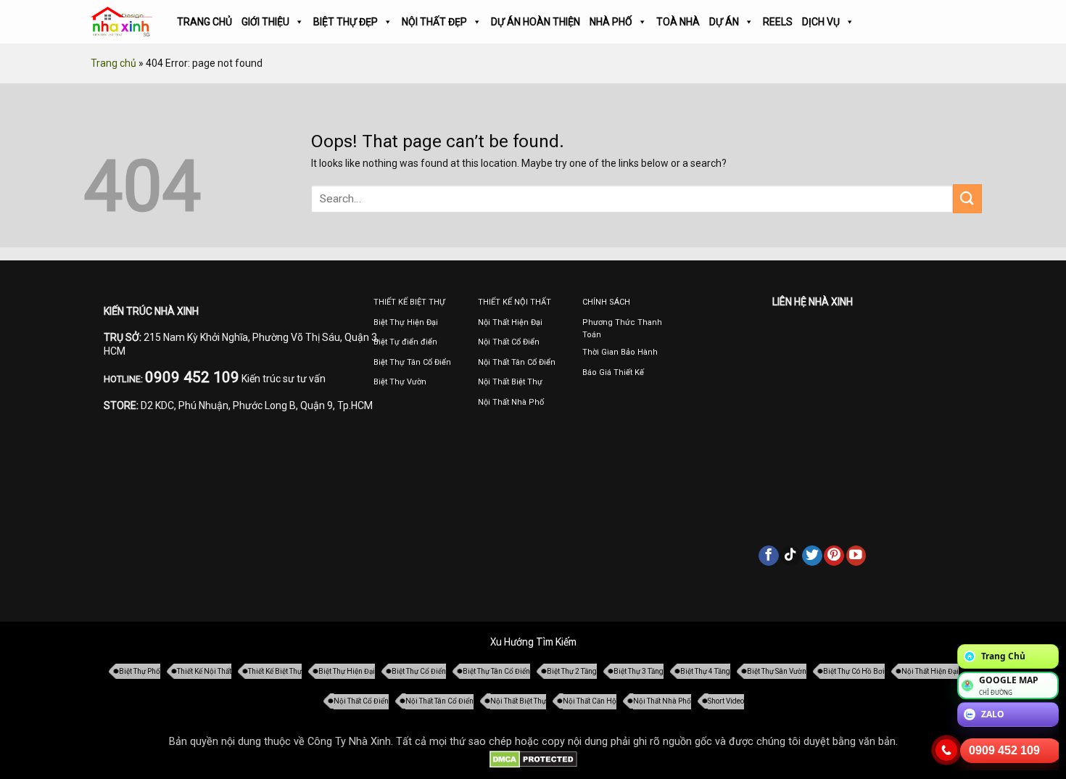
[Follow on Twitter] (812, 555)
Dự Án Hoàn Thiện (535, 22)
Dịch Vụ (821, 22)
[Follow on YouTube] (856, 555)
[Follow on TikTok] (790, 555)
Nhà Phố (611, 22)
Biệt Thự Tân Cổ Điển (496, 671)
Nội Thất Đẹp (434, 22)
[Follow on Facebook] (769, 555)
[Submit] (967, 198)
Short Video (726, 701)
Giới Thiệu (265, 22)
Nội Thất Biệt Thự (518, 701)
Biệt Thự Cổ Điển (419, 671)
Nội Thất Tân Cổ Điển (439, 701)
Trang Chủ (204, 22)
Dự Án (724, 22)
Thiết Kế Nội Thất (204, 671)
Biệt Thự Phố (139, 671)
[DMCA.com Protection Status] (533, 759)
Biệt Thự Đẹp (345, 22)
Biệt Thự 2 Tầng (572, 671)
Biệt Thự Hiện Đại (346, 671)
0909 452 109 (1004, 750)
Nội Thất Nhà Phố (662, 701)
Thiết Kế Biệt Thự (275, 671)
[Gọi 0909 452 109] (946, 750)
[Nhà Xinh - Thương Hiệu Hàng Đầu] (121, 22)
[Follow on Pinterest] (834, 555)
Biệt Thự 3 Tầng (638, 671)
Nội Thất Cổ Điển (361, 701)
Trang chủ (113, 63)
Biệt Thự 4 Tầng (705, 671)
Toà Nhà (678, 22)
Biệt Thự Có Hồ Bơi (854, 671)
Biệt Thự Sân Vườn (776, 671)
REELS (778, 22)
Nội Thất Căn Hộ (589, 701)
